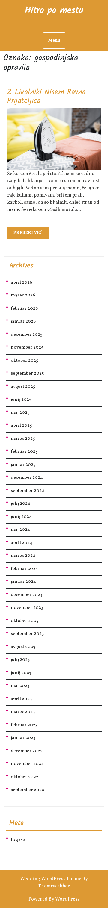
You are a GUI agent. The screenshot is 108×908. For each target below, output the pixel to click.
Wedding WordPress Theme (50, 879)
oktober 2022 (24, 777)
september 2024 (27, 491)
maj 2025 (20, 413)
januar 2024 (23, 582)
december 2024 (27, 477)
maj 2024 (20, 530)
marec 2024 (23, 556)
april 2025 (21, 425)
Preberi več (31, 234)
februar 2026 (24, 308)
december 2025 (26, 334)
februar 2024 (24, 569)
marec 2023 (23, 712)
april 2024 (21, 543)
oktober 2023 (24, 621)
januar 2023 (23, 738)
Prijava (18, 839)
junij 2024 (21, 517)
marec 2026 (23, 295)
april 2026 (21, 282)
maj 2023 (20, 686)
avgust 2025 (23, 387)
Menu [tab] (54, 40)
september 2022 (27, 790)
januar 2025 (23, 465)
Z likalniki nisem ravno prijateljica (46, 96)
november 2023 (27, 608)
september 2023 (27, 634)
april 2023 (21, 699)
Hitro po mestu (54, 10)
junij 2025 (21, 399)
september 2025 (27, 373)
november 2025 (27, 347)
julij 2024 (20, 504)
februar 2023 (24, 725)
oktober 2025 (24, 361)
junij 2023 (21, 673)
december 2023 (26, 595)
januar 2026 (23, 321)
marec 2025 (23, 439)
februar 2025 (24, 451)
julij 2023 (20, 660)
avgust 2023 (23, 647)
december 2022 (27, 751)
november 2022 (27, 764)
